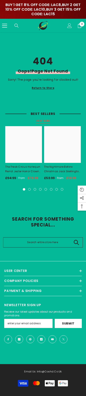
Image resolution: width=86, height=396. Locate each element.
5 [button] (45, 189)
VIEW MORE (43, 121)
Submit (68, 323)
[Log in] (69, 25)
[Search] (16, 25)
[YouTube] (52, 339)
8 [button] (62, 189)
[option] (23, 154)
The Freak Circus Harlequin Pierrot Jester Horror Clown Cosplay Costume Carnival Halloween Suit (23, 169)
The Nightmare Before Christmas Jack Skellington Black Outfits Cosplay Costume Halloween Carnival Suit (62, 169)
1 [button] (24, 189)
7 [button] (56, 189)
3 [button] (35, 189)
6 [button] (51, 189)
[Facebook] (8, 339)
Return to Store (43, 88)
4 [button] (40, 189)
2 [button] (29, 189)
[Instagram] (19, 339)
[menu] (4, 25)
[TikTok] (41, 339)
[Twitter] (63, 339)
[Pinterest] (30, 339)
